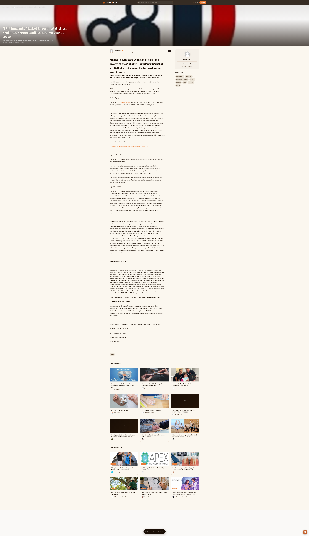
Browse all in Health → (194, 448)
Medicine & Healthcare (182, 79)
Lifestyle (178, 82)
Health (7, 7)
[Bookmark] (158, 531)
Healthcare (188, 76)
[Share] (163, 531)
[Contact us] (305, 532)
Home (3, 7)
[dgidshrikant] (111, 51)
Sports (178, 85)
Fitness (192, 79)
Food (184, 82)
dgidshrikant (117, 50)
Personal (191, 82)
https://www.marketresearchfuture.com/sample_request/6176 (129, 146)
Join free (203, 2)
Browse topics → (195, 364)
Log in (196, 2)
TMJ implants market (123, 102)
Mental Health (179, 76)
